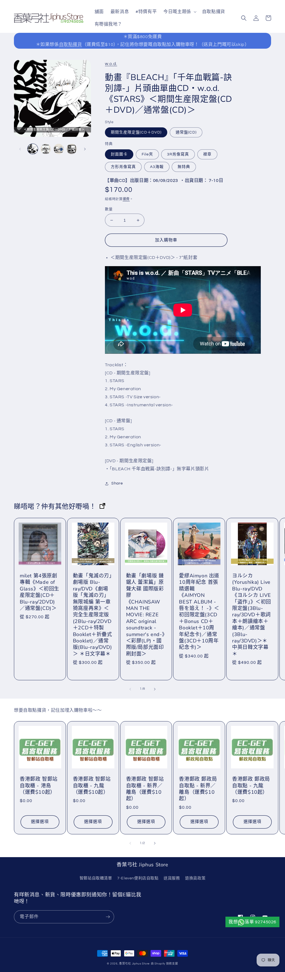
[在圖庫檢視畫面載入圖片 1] (33, 149)
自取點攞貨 (70, 44)
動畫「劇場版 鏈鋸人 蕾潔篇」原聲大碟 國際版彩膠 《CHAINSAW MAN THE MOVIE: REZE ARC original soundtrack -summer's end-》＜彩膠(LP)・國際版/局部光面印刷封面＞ (145, 615)
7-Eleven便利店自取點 (137, 878)
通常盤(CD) (186, 132)
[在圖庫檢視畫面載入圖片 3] (46, 149)
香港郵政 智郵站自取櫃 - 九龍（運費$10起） (92, 785)
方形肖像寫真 (123, 167)
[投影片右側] (85, 149)
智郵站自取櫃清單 (96, 878)
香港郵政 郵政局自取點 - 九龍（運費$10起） (251, 785)
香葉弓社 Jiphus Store (134, 963)
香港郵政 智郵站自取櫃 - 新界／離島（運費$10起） (145, 789)
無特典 (184, 167)
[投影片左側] (20, 149)
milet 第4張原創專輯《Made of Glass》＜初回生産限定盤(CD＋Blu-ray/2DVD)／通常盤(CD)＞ (39, 592)
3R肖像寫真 (178, 154)
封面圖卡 (119, 154)
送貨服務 (172, 878)
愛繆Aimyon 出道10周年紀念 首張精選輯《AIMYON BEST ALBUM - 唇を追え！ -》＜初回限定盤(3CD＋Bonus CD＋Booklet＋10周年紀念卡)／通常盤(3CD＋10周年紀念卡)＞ (199, 612)
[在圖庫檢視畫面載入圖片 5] (72, 149)
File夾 (147, 154)
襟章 (207, 154)
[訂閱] (108, 916)
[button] (179, 12)
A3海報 (157, 167)
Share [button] (117, 483)
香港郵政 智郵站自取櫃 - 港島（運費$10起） (39, 785)
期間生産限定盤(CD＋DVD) (136, 132)
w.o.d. (111, 63)
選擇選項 (40, 822)
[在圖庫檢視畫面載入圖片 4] (59, 149)
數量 (108, 209)
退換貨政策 (195, 878)
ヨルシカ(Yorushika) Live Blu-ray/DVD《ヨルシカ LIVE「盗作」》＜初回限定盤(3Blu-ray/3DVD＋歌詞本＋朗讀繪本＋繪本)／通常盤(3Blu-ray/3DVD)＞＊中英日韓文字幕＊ (251, 615)
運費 (126, 199)
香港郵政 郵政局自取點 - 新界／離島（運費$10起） (198, 789)
